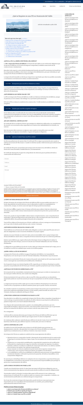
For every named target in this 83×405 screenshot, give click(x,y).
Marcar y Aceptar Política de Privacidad (15, 187)
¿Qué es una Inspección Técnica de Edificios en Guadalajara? (71, 41)
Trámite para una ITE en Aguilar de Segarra (19, 391)
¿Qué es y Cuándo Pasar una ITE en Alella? (19, 394)
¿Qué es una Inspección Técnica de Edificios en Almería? (71, 19)
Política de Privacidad (50, 192)
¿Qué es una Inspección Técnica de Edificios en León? (71, 52)
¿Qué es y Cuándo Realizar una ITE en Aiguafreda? (21, 392)
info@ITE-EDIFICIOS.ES (73, 1)
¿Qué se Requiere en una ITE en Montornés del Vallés (32, 16)
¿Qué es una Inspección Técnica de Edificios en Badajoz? (71, 30)
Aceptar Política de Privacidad (13, 185)
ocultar (24, 38)
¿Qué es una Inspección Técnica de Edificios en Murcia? (71, 57)
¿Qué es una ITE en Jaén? (72, 75)
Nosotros (52, 6)
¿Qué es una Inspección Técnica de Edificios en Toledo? (71, 63)
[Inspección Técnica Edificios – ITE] (13, 6)
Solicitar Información (32, 195)
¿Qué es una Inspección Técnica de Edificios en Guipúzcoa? (71, 46)
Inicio (44, 6)
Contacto (62, 6)
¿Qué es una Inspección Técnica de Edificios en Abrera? (22, 389)
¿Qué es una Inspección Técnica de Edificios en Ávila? (71, 24)
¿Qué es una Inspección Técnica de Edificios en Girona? (71, 35)
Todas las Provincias (75, 6)
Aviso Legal (42, 192)
